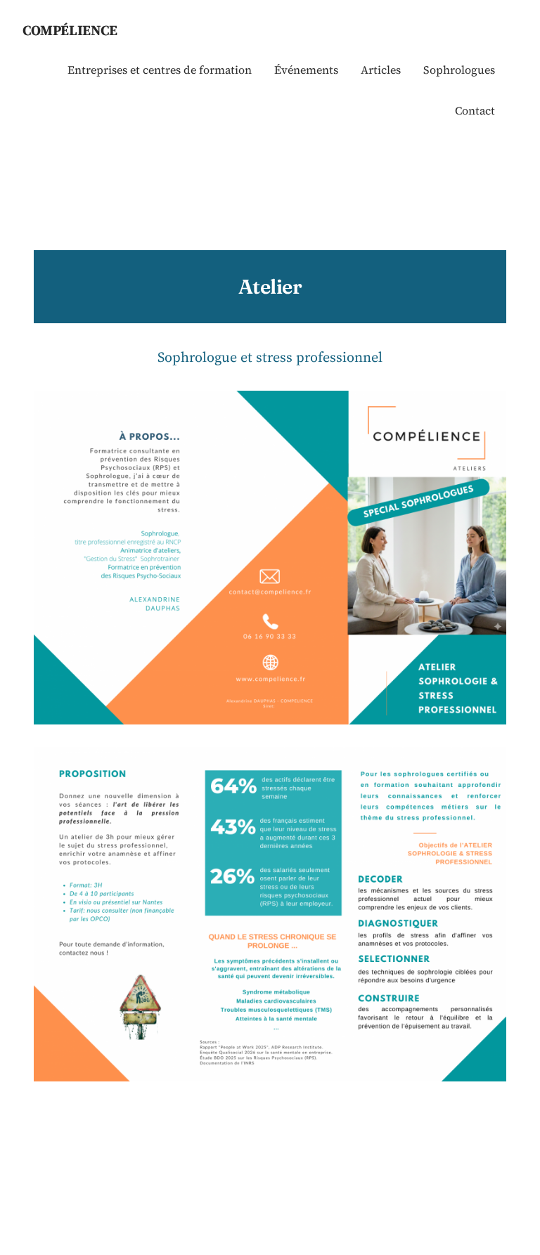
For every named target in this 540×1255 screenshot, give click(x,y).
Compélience (69, 30)
